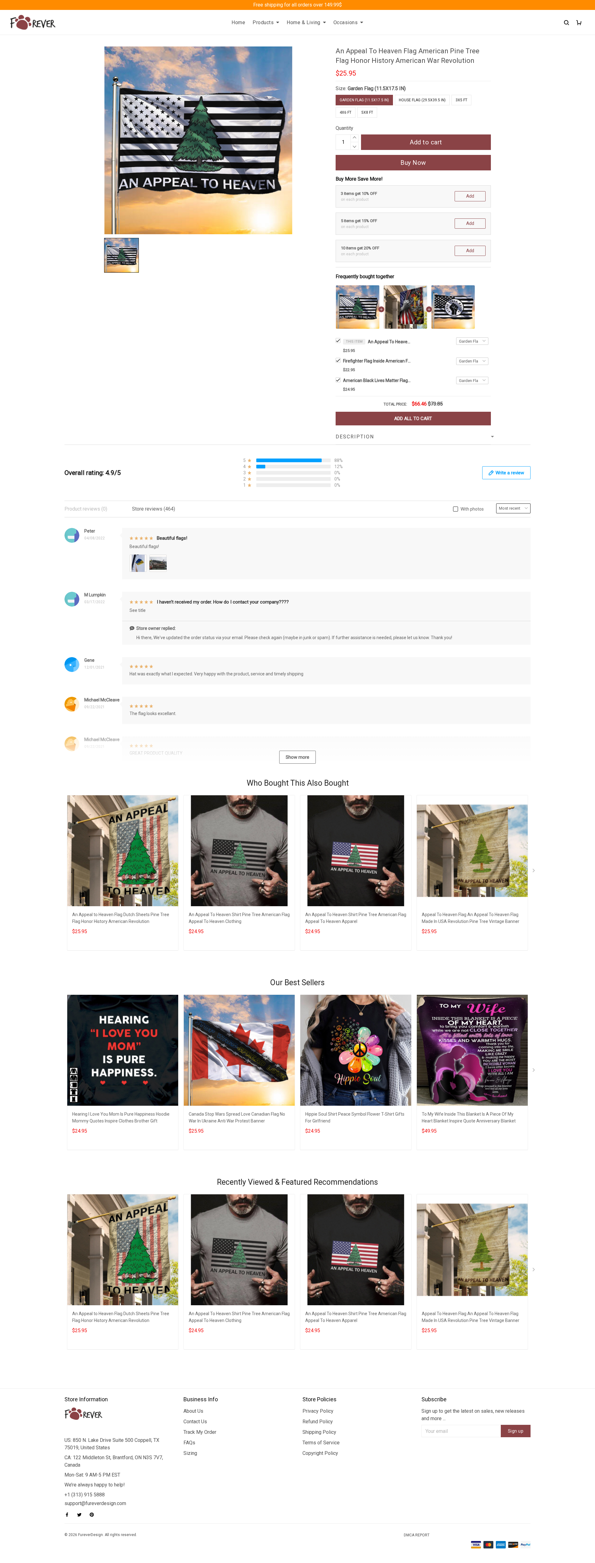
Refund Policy (317, 1422)
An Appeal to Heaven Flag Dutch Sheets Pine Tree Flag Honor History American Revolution (120, 918)
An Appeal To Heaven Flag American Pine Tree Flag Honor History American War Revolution (389, 341)
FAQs (189, 1443)
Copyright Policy (320, 1453)
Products (263, 22)
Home (238, 22)
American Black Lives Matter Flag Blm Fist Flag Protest (377, 380)
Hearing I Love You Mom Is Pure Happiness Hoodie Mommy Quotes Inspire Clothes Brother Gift (121, 1117)
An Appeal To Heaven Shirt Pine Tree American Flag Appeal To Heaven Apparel (355, 918)
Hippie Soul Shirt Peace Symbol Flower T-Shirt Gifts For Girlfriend (354, 1117)
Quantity (344, 128)
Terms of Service (321, 1443)
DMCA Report (417, 1535)
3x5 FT (461, 100)
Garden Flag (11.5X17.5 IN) (377, 88)
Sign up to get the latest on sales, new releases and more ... (473, 1414)
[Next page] (534, 871)
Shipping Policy (319, 1432)
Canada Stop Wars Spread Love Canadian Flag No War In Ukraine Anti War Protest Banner (237, 1117)
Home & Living (303, 22)
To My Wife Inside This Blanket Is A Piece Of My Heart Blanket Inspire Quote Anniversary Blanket (469, 1117)
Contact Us (195, 1422)
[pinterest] (93, 1514)
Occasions (345, 22)
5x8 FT (367, 112)
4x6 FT (345, 112)
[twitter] (81, 1514)
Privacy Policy (317, 1411)
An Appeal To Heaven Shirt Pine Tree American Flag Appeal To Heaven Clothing (239, 918)
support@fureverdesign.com (95, 1503)
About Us (193, 1411)
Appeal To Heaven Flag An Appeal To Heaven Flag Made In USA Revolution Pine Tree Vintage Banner (470, 918)
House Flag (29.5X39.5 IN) (422, 100)
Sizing (190, 1453)
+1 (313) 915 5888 (84, 1495)
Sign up (516, 1431)
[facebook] (68, 1514)
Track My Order (199, 1432)
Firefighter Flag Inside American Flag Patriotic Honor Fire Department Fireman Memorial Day (377, 360)
